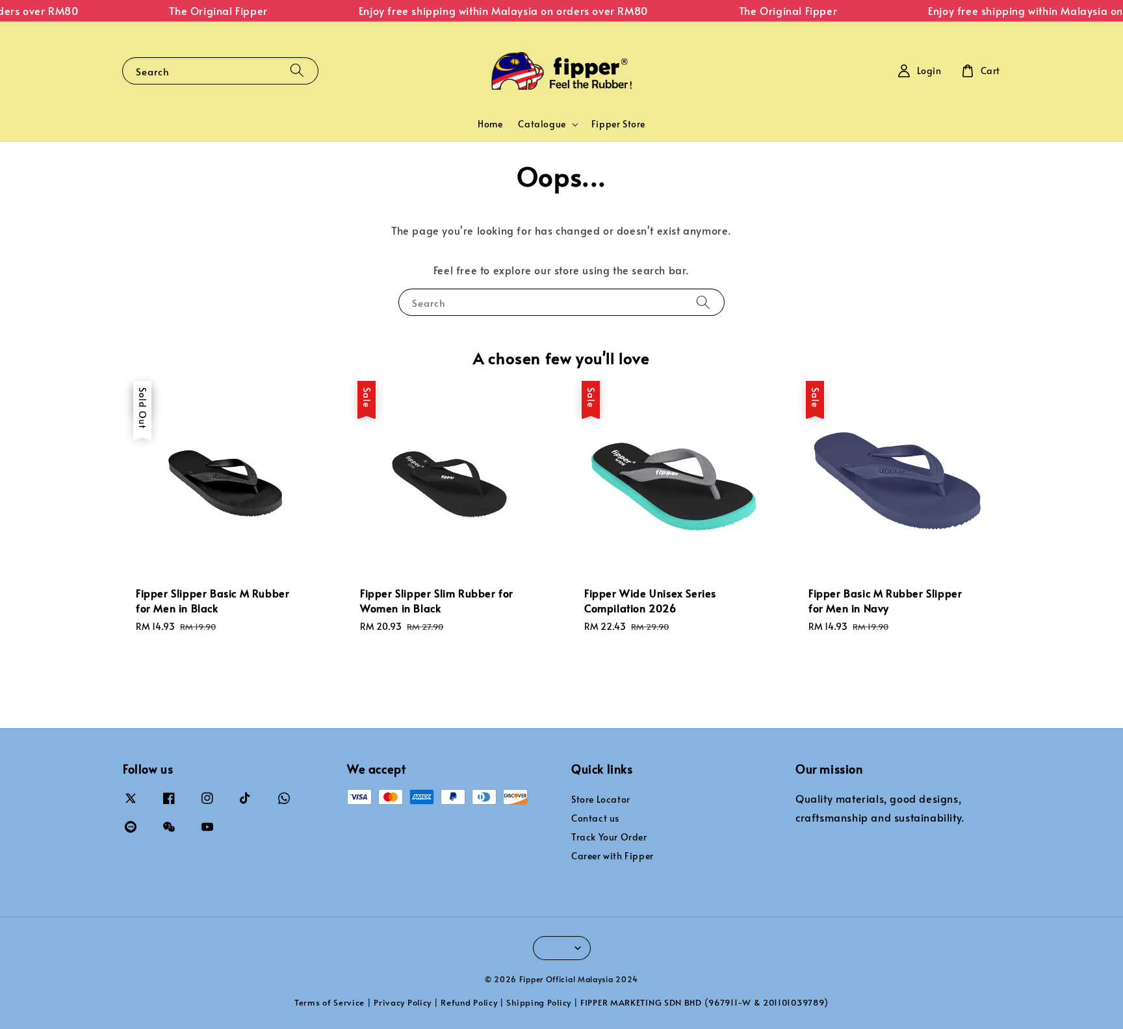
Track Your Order (609, 837)
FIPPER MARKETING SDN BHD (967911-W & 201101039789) (704, 1002)
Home (490, 124)
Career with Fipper (612, 856)
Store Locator (600, 799)
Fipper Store (618, 124)
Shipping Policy (538, 1002)
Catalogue (541, 124)
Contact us (595, 818)
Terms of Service (329, 1002)
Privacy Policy (403, 1002)
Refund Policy (469, 1002)
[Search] (297, 70)
